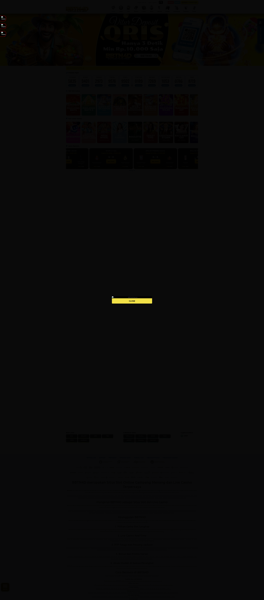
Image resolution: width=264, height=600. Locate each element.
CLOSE (132, 301)
